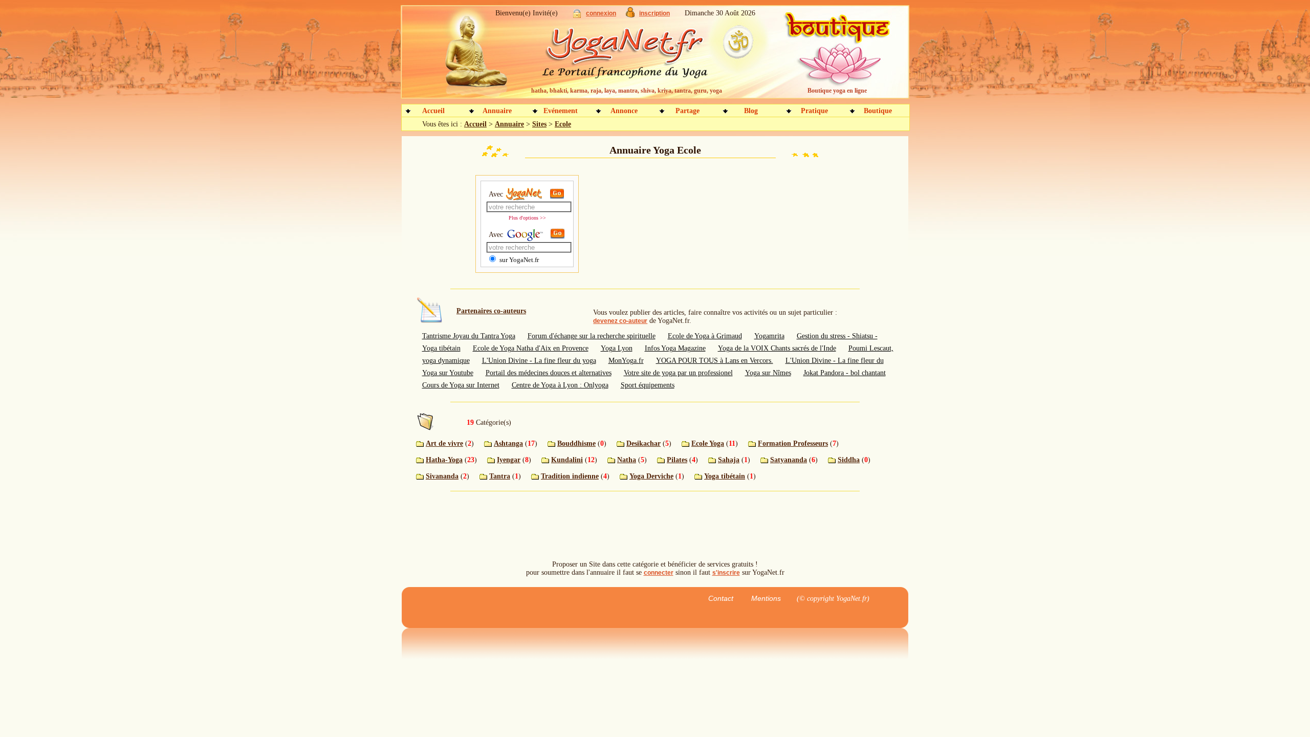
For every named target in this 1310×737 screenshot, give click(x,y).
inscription (654, 13)
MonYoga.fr (626, 360)
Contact (720, 598)
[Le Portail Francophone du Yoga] (632, 56)
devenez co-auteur (620, 320)
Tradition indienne (570, 476)
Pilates (677, 460)
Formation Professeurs (793, 443)
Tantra (499, 476)
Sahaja (728, 460)
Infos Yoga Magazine (675, 348)
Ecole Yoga (707, 443)
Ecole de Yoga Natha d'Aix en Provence (530, 348)
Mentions (766, 598)
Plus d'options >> (527, 218)
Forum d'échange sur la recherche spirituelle (592, 336)
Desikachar (643, 443)
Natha (626, 460)
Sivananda (442, 476)
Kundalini (567, 460)
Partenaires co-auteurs (491, 311)
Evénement (560, 111)
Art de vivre (444, 443)
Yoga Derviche (651, 476)
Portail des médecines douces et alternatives (549, 373)
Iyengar (508, 460)
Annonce (624, 111)
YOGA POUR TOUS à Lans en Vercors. (714, 360)
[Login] (577, 15)
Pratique (814, 111)
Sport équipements (647, 385)
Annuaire (497, 111)
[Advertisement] (655, 225)
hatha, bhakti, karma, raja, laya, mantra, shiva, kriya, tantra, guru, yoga (626, 90)
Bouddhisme (576, 443)
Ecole (563, 124)
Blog (751, 111)
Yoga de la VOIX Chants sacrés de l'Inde (777, 348)
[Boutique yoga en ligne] (835, 56)
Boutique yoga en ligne (837, 90)
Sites (539, 124)
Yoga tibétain (724, 476)
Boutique (878, 111)
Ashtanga (508, 443)
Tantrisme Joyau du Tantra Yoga (468, 336)
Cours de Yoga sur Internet (460, 385)
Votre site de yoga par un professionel (678, 373)
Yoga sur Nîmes (768, 373)
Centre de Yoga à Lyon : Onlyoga (560, 385)
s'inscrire (726, 572)
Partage (687, 111)
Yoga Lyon (616, 348)
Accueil (433, 111)
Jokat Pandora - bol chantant (844, 373)
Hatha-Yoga (444, 460)
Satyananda (788, 460)
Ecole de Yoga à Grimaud (705, 336)
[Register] (630, 15)
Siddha (849, 460)
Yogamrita (769, 336)
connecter (658, 572)
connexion (601, 13)
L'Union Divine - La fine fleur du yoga (539, 360)
